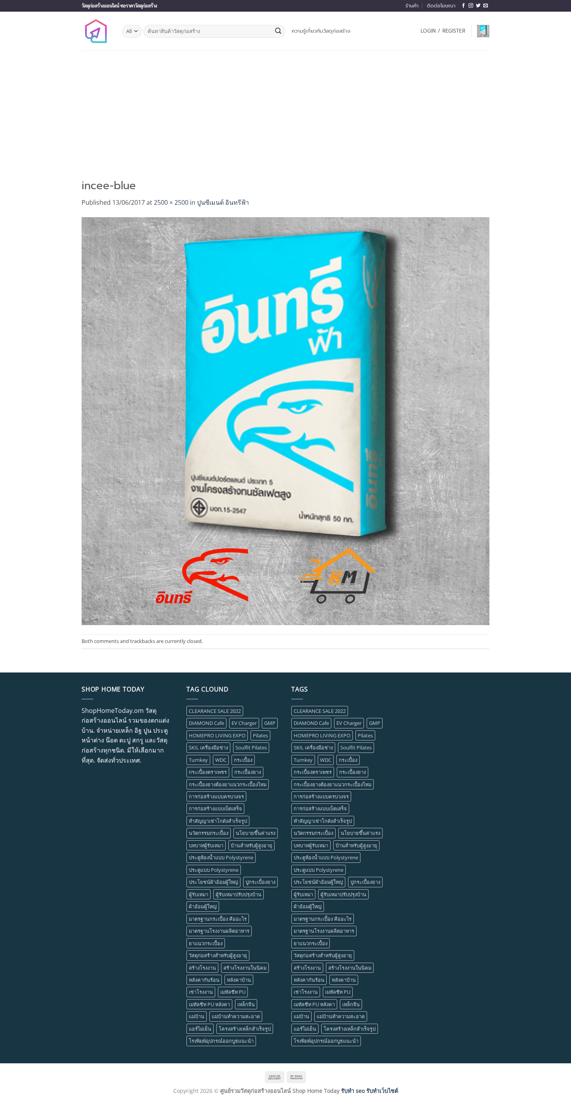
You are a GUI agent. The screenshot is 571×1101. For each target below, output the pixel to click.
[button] (443, 31)
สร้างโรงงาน (202, 967)
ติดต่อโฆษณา (441, 5)
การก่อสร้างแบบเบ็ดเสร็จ (215, 808)
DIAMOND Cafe (206, 722)
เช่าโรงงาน (201, 991)
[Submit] (278, 31)
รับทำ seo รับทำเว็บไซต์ (369, 1090)
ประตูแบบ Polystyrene (213, 869)
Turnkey (198, 759)
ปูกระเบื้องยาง (260, 881)
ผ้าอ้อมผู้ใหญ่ (203, 906)
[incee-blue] (285, 420)
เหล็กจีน (246, 1004)
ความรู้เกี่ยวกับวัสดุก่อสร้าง (321, 31)
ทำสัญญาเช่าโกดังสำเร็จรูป (218, 820)
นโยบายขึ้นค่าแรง (255, 832)
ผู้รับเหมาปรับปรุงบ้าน (238, 894)
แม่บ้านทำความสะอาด (236, 1016)
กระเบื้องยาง (247, 771)
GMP (269, 722)
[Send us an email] (485, 6)
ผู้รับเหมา (198, 894)
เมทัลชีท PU (232, 991)
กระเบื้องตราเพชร (208, 771)
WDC (220, 759)
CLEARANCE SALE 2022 (215, 710)
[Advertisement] (285, 108)
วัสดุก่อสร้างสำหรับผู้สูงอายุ (218, 955)
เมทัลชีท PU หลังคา (209, 1004)
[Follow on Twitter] (478, 6)
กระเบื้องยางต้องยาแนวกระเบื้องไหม (227, 784)
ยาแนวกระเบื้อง (206, 943)
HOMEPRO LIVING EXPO (217, 735)
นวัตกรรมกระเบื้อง (208, 832)
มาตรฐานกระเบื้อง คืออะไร (218, 918)
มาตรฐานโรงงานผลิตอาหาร (219, 930)
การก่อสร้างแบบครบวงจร (216, 796)
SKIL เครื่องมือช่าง (208, 747)
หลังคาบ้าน (239, 979)
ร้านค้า (412, 5)
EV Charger (244, 722)
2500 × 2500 (171, 202)
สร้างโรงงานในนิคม (244, 967)
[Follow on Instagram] (470, 6)
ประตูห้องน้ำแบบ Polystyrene (221, 857)
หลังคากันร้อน (204, 979)
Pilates (260, 735)
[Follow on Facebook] (463, 6)
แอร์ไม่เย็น (200, 1028)
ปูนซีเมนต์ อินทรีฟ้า (223, 202)
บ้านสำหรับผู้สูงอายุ (251, 845)
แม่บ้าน (196, 1016)
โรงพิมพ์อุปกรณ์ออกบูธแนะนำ (221, 1040)
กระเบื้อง (243, 759)
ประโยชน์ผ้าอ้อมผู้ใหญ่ (213, 881)
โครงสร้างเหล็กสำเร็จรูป (245, 1028)
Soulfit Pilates (251, 747)
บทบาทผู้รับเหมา (206, 845)
